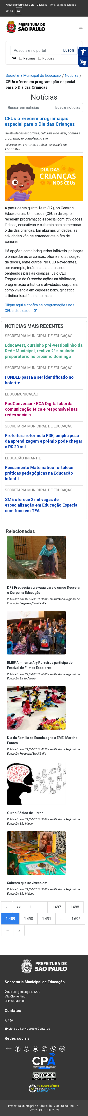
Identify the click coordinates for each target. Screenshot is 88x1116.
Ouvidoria (42, 4)
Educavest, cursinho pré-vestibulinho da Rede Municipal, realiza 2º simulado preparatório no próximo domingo (44, 351)
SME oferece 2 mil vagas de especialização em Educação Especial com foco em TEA (42, 505)
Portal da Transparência (63, 4)
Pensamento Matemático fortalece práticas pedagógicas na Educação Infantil (39, 473)
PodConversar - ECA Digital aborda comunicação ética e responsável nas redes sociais (41, 409)
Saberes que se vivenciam (27, 883)
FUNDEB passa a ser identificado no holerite (39, 380)
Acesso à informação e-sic (20, 4)
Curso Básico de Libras (25, 813)
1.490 (28, 919)
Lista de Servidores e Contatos (29, 1028)
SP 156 (9, 11)
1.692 (75, 919)
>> (7, 930)
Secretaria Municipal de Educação (33, 75)
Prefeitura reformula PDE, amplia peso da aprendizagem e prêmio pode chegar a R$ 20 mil (43, 441)
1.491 (46, 919)
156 (10, 1020)
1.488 (74, 907)
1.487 (56, 907)
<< (18, 907)
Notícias (48, 58)
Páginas (29, 58)
